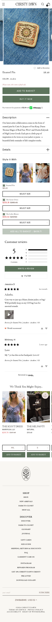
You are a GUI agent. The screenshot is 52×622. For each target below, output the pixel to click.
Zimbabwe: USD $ (25, 600)
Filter (27, 276)
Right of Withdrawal (33, 612)
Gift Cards (26, 540)
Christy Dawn (28, 608)
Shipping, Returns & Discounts (26, 548)
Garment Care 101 (26, 557)
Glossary (26, 529)
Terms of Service (17, 610)
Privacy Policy (35, 610)
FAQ (26, 553)
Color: (9, 79)
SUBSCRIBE (44, 592)
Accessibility (14, 612)
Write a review (26, 268)
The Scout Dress (12, 200)
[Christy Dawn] (26, 4)
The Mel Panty (36, 428)
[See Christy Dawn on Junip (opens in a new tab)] (31, 375)
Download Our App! (26, 580)
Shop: (26, 497)
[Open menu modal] (3, 4)
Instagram (26, 563)
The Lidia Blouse (12, 214)
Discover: (26, 521)
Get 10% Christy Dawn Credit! (26, 572)
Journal (26, 533)
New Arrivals (26, 501)
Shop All (26, 510)
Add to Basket (13, 454)
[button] (42, 68)
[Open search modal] (42, 4)
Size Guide (26, 544)
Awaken (13, 79)
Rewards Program (26, 567)
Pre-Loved (26, 576)
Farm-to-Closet (26, 506)
